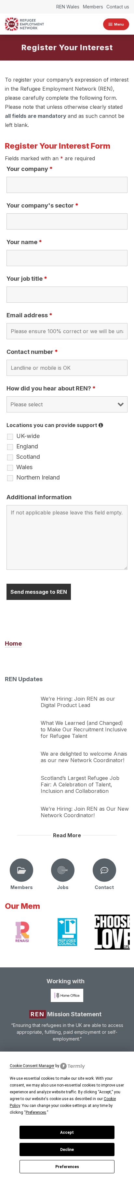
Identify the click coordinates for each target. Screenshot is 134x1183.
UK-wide (28, 436)
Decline (67, 1149)
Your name (24, 242)
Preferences (67, 1167)
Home (13, 643)
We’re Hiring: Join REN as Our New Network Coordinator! (85, 812)
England (27, 446)
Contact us (117, 6)
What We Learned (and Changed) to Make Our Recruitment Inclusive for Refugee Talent (84, 729)
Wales (24, 467)
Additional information (39, 497)
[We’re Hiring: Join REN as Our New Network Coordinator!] (21, 806)
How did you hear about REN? (51, 388)
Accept (67, 1132)
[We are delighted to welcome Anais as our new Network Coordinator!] (21, 751)
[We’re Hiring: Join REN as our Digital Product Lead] (21, 696)
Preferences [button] (36, 1112)
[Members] (21, 870)
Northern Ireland (38, 477)
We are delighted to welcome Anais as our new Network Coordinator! (84, 756)
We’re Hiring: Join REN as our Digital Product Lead (78, 701)
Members (93, 6)
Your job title (27, 278)
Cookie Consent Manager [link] (32, 1066)
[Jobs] (62, 870)
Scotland (28, 457)
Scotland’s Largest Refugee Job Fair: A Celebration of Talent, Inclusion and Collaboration (80, 784)
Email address (29, 315)
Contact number (32, 351)
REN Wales (67, 6)
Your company (30, 168)
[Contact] (104, 870)
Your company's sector (42, 205)
